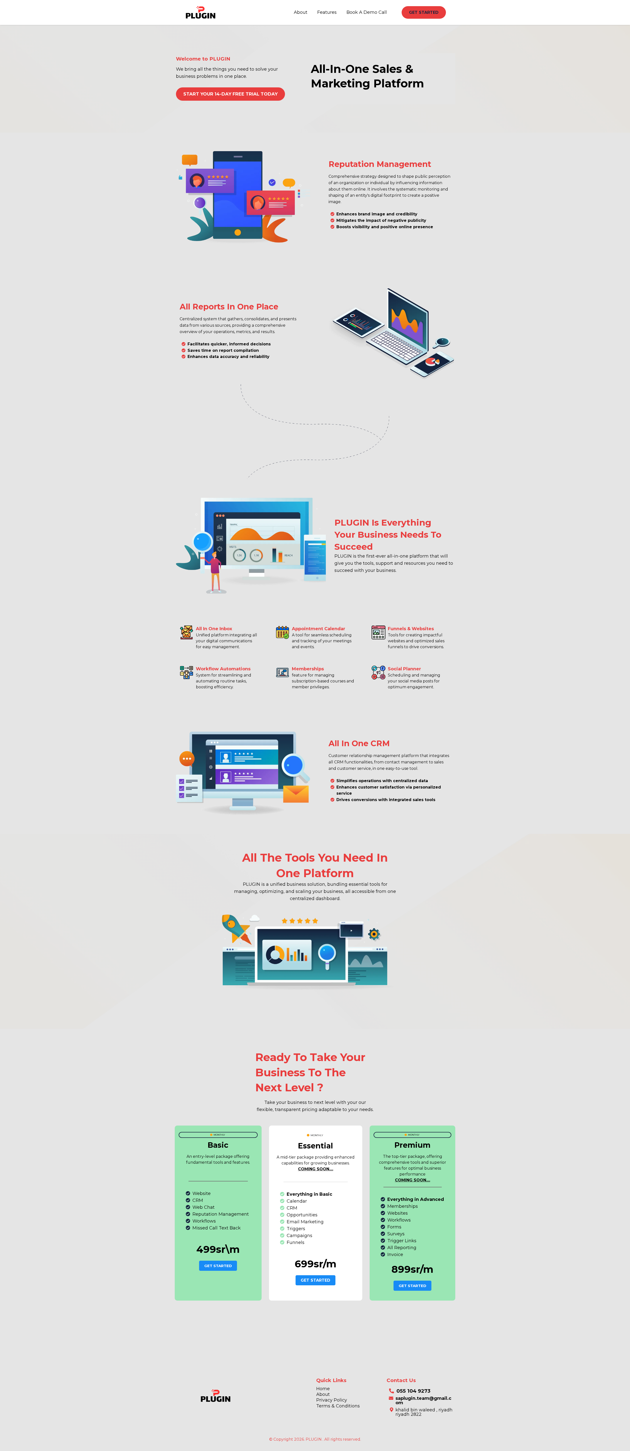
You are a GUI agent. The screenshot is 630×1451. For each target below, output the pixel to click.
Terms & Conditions (338, 1406)
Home (323, 1388)
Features (327, 12)
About (300, 12)
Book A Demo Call (366, 12)
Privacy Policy (331, 1400)
